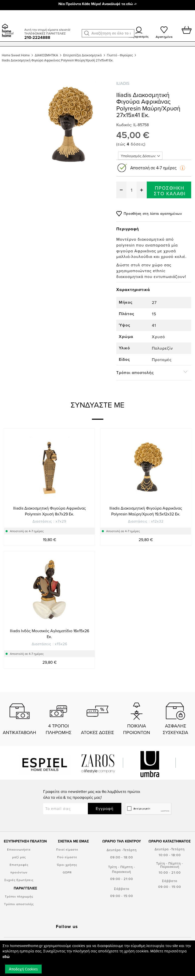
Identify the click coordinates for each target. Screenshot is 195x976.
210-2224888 (37, 37)
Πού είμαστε (67, 857)
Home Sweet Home (16, 55)
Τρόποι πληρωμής (19, 896)
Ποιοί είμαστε (67, 849)
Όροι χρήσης (67, 865)
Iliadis (122, 83)
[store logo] (11, 24)
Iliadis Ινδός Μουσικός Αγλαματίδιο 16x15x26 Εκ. (49, 633)
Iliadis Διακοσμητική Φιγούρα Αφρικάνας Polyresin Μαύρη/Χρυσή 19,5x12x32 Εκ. (145, 511)
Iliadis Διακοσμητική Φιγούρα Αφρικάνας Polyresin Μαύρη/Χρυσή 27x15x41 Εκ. (57, 60)
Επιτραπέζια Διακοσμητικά (82, 55)
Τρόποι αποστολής (19, 904)
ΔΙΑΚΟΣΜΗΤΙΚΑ (46, 55)
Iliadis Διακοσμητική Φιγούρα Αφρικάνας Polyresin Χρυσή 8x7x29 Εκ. (49, 511)
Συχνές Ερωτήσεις (19, 880)
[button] (86, 33)
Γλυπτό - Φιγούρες (120, 55)
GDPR (67, 872)
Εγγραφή (104, 808)
